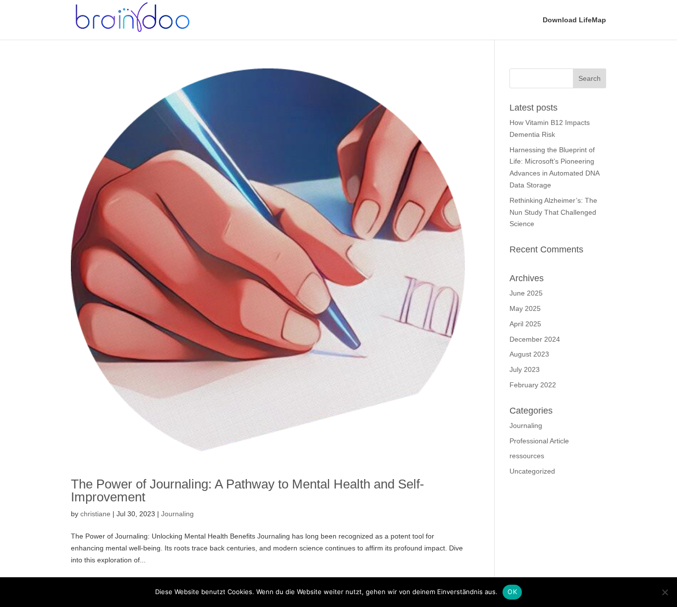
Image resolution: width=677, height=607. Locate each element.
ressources (526, 456)
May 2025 (525, 308)
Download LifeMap (574, 20)
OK (512, 592)
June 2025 (526, 293)
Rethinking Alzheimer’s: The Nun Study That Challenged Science (553, 212)
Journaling (177, 514)
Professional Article (539, 441)
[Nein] (665, 592)
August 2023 (529, 354)
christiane (95, 514)
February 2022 (532, 385)
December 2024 (534, 339)
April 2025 (525, 324)
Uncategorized (532, 471)
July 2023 (524, 369)
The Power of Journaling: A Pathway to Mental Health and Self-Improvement (247, 490)
